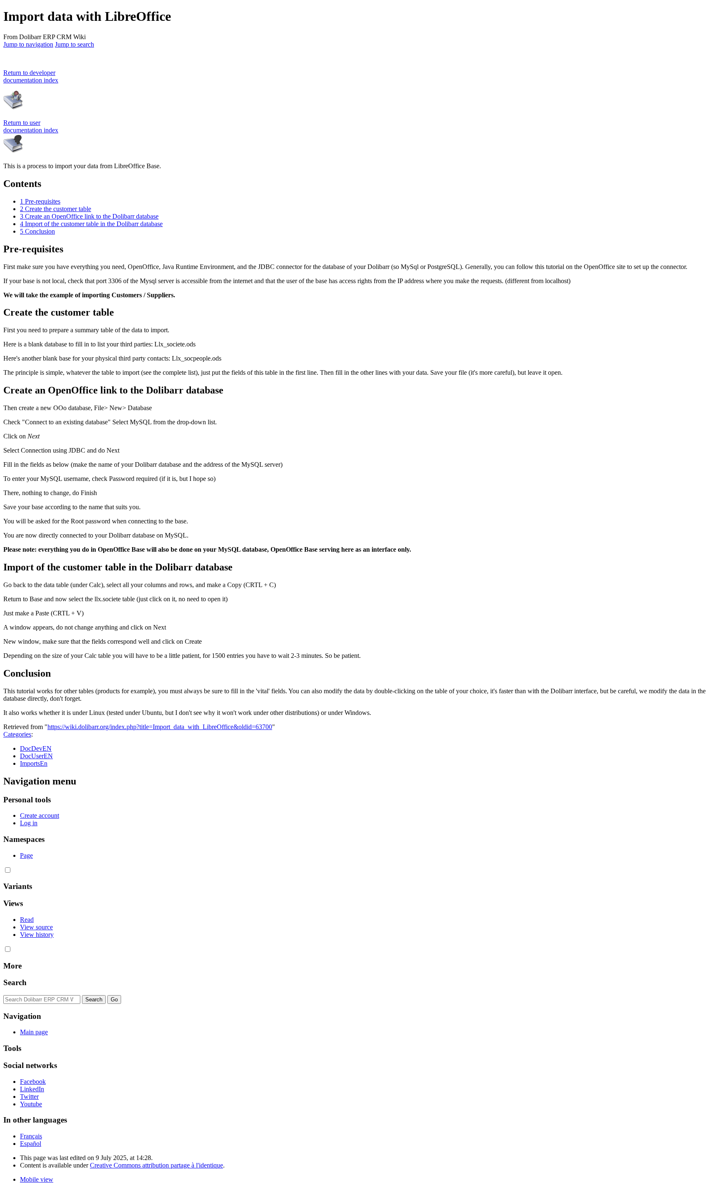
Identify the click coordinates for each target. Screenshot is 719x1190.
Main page (34, 1032)
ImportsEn (33, 763)
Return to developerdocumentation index (30, 76)
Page (26, 855)
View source (36, 927)
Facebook (33, 1081)
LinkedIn (32, 1089)
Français (31, 1136)
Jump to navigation (28, 44)
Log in (28, 823)
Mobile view (36, 1179)
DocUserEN (36, 755)
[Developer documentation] (13, 108)
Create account (39, 815)
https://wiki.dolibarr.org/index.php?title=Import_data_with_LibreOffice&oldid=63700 (159, 726)
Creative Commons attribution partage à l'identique (156, 1165)
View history (37, 934)
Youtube (31, 1104)
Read (27, 919)
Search (15, 982)
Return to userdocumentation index (30, 126)
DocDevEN (36, 748)
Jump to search (74, 44)
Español (30, 1143)
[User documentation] (13, 151)
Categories (17, 734)
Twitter (29, 1096)
